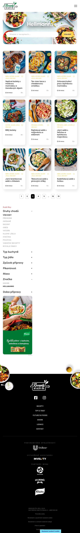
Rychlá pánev (10, 246)
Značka (7, 279)
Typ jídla (8, 257)
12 (53, 196)
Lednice (40, 424)
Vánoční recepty (11, 243)
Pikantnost (9, 268)
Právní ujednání (40, 525)
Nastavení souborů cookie (50, 531)
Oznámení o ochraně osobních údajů (40, 521)
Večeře (6, 231)
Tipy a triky (40, 411)
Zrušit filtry (7, 207)
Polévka (7, 240)
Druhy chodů (11, 211)
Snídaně (7, 221)
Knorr (6, 283)
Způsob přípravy (13, 262)
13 (58, 196)
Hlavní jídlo (9, 234)
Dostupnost (40, 529)
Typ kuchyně (10, 251)
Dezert (6, 224)
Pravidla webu (40, 514)
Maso (6, 273)
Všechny (7, 215)
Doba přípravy (12, 292)
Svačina (7, 237)
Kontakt (40, 429)
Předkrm (7, 218)
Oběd (5, 228)
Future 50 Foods (40, 415)
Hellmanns (8, 286)
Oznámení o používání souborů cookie (40, 518)
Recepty (40, 406)
